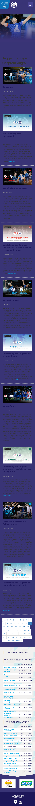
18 (12, 627)
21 (24, 627)
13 (22, 623)
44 (4, 641)
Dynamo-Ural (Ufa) (9, 704)
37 (4, 637)
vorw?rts (19, 641)
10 (11, 623)
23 (4, 630)
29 (29, 630)
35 (25, 634)
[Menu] (30, 4)
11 (14, 623)
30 (4, 634)
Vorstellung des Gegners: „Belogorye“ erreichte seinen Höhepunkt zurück (17, 247)
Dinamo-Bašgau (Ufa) (9, 763)
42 (25, 637)
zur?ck (6, 620)
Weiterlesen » (12, 161)
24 (8, 630)
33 (16, 634)
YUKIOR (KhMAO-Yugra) (10, 743)
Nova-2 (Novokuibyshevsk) (11, 753)
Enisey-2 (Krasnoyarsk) (10, 768)
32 (12, 634)
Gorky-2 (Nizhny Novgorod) (11, 756)
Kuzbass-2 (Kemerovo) (10, 766)
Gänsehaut (8, 87)
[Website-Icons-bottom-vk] (20, 802)
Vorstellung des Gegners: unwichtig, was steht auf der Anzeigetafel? (17, 469)
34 (21, 634)
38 (9, 637)
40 (17, 637)
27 (21, 630)
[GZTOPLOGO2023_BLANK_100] (13, 4)
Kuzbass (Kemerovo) (9, 711)
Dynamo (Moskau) (8, 674)
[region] (17, 28)
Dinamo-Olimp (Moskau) (10, 735)
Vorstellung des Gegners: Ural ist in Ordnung (17, 355)
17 (8, 627)
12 (18, 623)
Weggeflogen (9, 406)
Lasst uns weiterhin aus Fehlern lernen (14, 523)
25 (12, 630)
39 (13, 637)
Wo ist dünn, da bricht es (15, 188)
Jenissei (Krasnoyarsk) (10, 685)
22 (28, 627)
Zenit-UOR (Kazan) (9, 738)
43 (30, 637)
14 (26, 623)
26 (17, 630)
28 (25, 630)
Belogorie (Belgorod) (9, 680)
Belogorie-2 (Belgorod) (10, 761)
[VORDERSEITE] (15, 802)
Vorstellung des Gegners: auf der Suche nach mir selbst (17, 584)
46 (13, 641)
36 (29, 634)
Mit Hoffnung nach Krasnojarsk (12, 135)
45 (9, 641)
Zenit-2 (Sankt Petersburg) (11, 740)
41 (21, 637)
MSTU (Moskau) (8, 717)
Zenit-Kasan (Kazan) (9, 667)
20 (20, 627)
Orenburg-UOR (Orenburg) (11, 758)
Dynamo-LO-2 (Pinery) (10, 733)
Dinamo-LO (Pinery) (9, 683)
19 (16, 627)
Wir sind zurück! (11, 300)
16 (4, 627)
